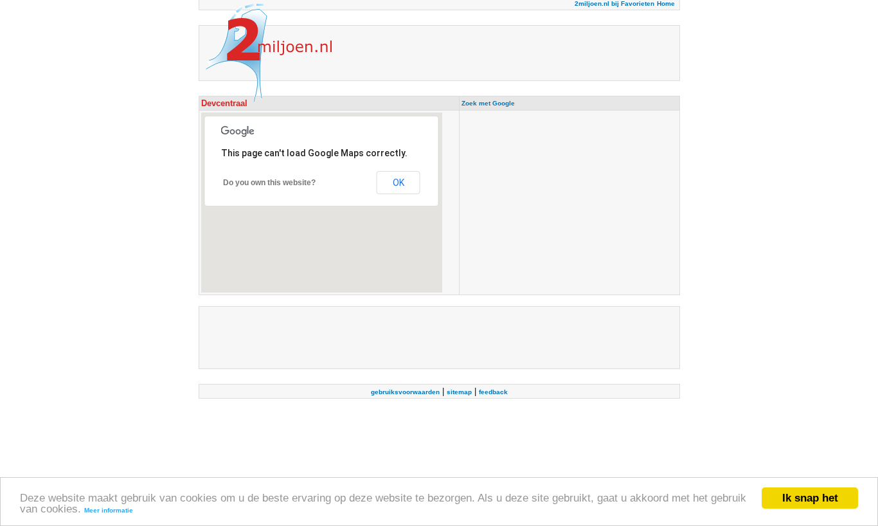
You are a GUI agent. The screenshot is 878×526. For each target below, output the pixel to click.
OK (398, 182)
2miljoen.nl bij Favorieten (614, 3)
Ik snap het (810, 498)
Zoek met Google (488, 103)
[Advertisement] (569, 203)
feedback (493, 391)
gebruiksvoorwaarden (405, 391)
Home (666, 3)
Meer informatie (108, 510)
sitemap (459, 391)
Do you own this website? (269, 182)
